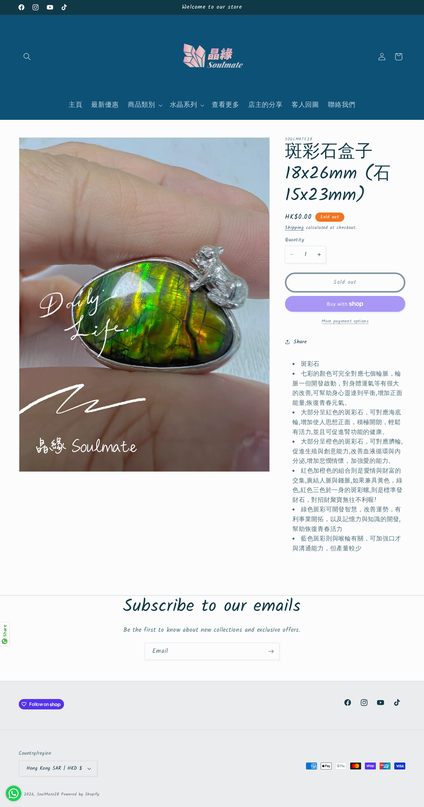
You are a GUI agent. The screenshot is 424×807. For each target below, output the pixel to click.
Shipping (294, 227)
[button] (27, 57)
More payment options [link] (345, 321)
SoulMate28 (48, 794)
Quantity (294, 240)
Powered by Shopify (80, 794)
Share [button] (300, 342)
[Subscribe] (271, 651)
